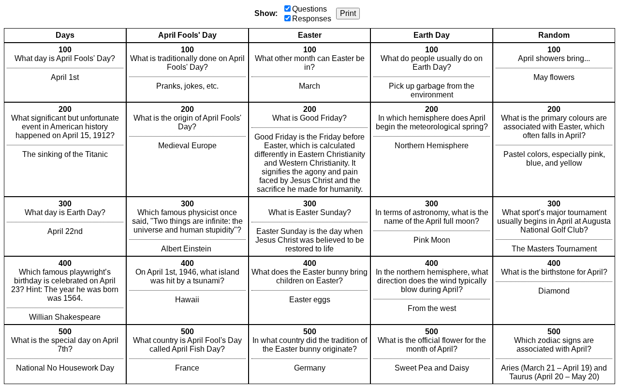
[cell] (65, 72)
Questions (309, 9)
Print (348, 13)
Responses (311, 19)
